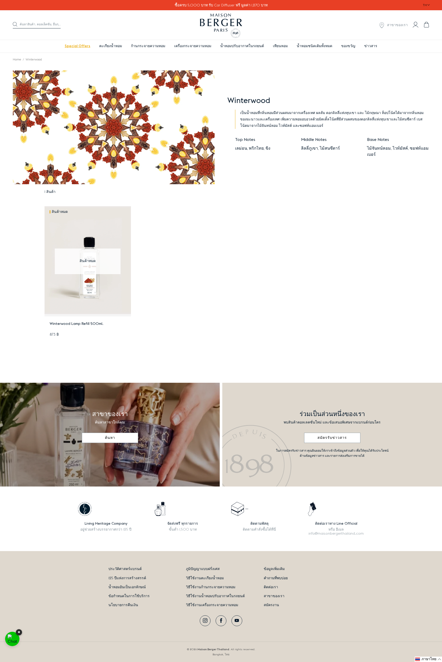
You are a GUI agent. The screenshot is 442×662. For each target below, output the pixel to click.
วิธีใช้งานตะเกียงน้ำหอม (205, 578)
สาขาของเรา (274, 596)
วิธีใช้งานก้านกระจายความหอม (210, 587)
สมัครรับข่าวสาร (332, 438)
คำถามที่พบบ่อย (276, 578)
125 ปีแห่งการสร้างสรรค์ (127, 578)
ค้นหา (110, 438)
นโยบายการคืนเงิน (123, 605)
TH (425, 5)
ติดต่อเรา (271, 587)
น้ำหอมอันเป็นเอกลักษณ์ (127, 587)
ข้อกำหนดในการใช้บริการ (129, 596)
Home (17, 59)
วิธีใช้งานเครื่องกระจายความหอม (212, 605)
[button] (37, 25)
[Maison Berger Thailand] (221, 25)
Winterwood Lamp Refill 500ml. (76, 324)
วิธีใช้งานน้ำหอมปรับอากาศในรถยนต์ (215, 596)
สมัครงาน (271, 605)
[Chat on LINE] (12, 639)
